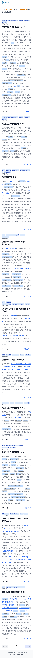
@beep (26, 525)
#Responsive (14, 20)
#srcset (21, 20)
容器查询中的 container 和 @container (13, 242)
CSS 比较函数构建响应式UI (13, 592)
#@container (15, 170)
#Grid (3, 304)
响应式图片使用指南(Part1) (13, 27)
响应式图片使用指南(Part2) (13, 123)
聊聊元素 (18, 86)
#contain (22, 170)
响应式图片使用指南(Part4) (13, 452)
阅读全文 (26, 111)
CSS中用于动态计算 (8, 605)
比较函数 (23, 336)
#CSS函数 (16, 587)
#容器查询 (8, 170)
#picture (26, 20)
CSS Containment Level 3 (20, 268)
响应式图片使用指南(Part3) (13, 407)
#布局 (21, 513)
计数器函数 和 (16, 608)
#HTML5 (4, 20)
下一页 (28, 646)
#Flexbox (8, 304)
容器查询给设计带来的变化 (13, 359)
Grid (10, 336)
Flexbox (4, 336)
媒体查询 (16, 336)
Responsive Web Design (10, 531)
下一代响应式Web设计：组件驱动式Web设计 (16, 519)
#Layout (22, 304)
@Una (10, 557)
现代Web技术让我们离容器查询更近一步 (16, 310)
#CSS (9, 20)
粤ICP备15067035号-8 (16, 654)
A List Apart (8, 528)
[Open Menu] (31, 2)
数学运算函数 (9, 599)
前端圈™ (9, 652)
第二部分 (18, 418)
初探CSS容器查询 (9, 177)
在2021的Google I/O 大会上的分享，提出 (16, 559)
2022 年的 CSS (8, 551)
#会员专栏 (22, 235)
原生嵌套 (9, 181)
